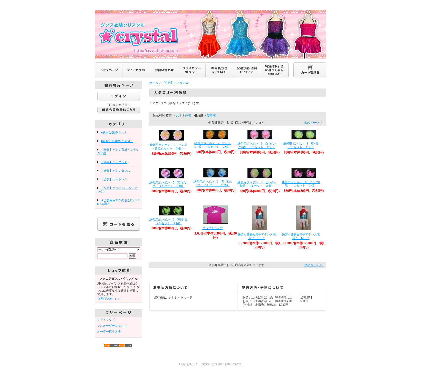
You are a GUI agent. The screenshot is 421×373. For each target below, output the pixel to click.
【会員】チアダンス (114, 162)
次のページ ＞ (313, 122)
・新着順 (210, 115)
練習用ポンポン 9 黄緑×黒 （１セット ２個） (170, 221)
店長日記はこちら (109, 299)
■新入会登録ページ (113, 132)
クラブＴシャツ (212, 228)
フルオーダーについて (111, 325)
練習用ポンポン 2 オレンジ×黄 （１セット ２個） (212, 144)
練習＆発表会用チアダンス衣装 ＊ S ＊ (257, 236)
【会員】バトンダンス (115, 170)
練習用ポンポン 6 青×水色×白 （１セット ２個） (212, 183)
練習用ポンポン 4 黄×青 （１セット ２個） (302, 145)
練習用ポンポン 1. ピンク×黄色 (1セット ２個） (168, 146)
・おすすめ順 (182, 115)
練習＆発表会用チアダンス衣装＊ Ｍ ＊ (301, 236)
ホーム (153, 83)
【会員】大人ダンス (114, 179)
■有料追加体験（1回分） (117, 141)
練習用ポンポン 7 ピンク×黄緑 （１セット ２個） (257, 184)
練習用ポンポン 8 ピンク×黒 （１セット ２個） (301, 183)
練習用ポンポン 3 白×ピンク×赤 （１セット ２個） (257, 145)
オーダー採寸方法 (109, 331)
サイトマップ (106, 319)
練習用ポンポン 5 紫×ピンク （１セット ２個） (168, 184)
